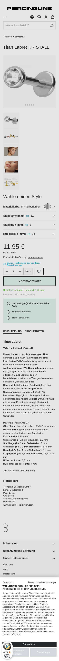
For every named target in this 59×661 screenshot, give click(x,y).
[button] (8, 582)
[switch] (7, 656)
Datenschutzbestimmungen (42, 582)
